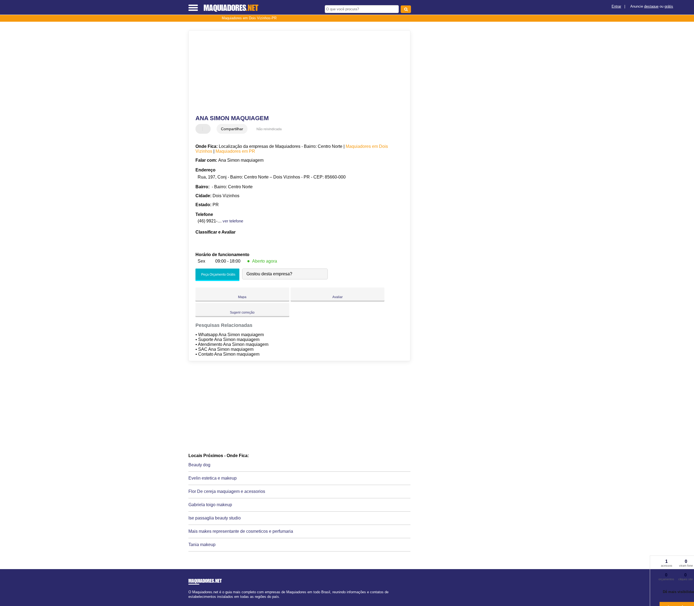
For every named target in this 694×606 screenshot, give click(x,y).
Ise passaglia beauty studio (214, 518)
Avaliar (337, 297)
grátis (668, 6)
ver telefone (233, 221)
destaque (651, 6)
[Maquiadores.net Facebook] (189, 601)
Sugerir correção (242, 312)
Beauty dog (199, 465)
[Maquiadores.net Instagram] (194, 601)
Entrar (616, 6)
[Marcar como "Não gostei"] (207, 129)
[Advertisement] (296, 73)
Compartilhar (232, 129)
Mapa (242, 297)
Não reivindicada (269, 129)
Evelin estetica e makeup (212, 478)
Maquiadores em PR (235, 151)
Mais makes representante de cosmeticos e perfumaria (240, 531)
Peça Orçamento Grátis (217, 274)
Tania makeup (202, 544)
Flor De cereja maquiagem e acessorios (226, 491)
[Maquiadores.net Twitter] (192, 601)
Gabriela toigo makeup (210, 504)
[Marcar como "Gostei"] (200, 129)
